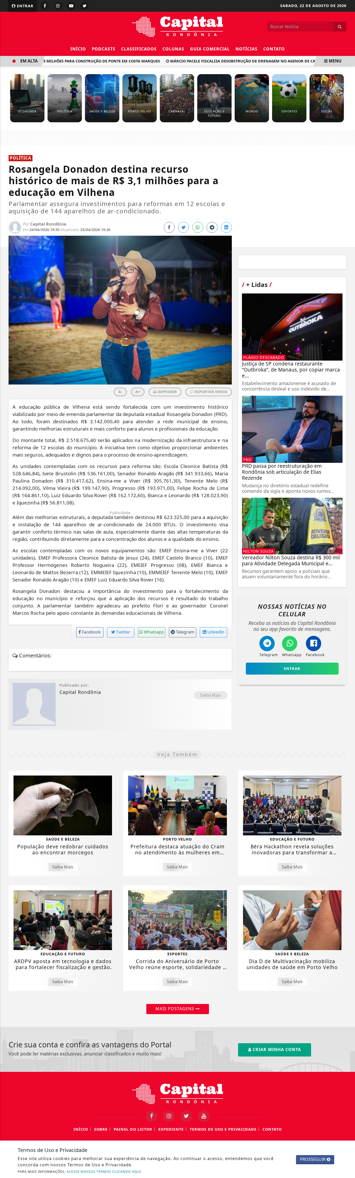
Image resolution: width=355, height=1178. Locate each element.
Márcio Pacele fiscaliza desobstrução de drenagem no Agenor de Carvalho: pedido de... (251, 61)
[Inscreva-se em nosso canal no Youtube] (203, 1116)
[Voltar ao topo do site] (347, 707)
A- (120, 391)
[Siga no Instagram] (58, 6)
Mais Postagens (175, 1008)
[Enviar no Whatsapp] (197, 227)
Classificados (139, 49)
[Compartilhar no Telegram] (212, 227)
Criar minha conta (276, 1049)
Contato (274, 49)
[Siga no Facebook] (45, 6)
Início (78, 49)
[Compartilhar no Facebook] (169, 227)
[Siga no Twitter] (84, 6)
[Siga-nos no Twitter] (186, 1116)
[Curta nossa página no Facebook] (151, 1116)
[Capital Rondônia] (177, 26)
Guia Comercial (210, 49)
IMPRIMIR (166, 391)
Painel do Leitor (133, 1129)
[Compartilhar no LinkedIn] (226, 227)
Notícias (246, 49)
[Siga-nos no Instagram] (169, 1116)
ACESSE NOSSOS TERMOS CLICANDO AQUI (104, 1171)
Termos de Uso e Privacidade (223, 1129)
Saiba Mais (210, 695)
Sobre (101, 1129)
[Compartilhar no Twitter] (183, 227)
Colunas (173, 49)
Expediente (171, 1129)
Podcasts (103, 49)
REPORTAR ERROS (210, 391)
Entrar (25, 5)
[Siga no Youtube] (71, 6)
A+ (137, 391)
